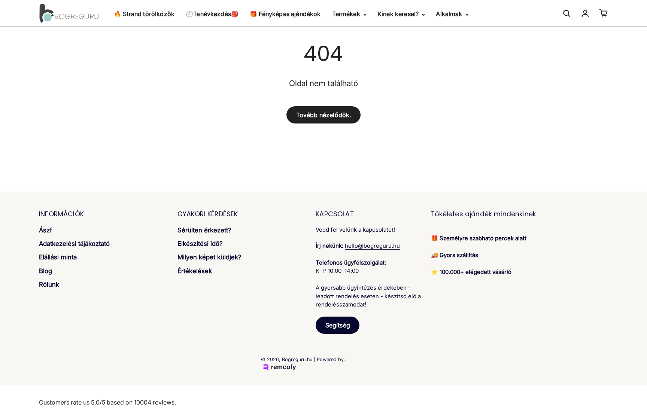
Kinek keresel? (398, 14)
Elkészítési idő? (200, 243)
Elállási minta (58, 257)
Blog (45, 271)
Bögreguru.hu (297, 359)
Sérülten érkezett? (204, 230)
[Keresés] (566, 13)
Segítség (337, 325)
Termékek (347, 14)
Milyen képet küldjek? (209, 257)
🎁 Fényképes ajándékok (285, 14)
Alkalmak (450, 14)
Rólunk (49, 284)
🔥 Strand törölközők (144, 14)
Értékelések (194, 271)
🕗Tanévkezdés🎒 (212, 14)
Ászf (45, 230)
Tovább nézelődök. (323, 115)
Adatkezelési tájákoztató (74, 243)
